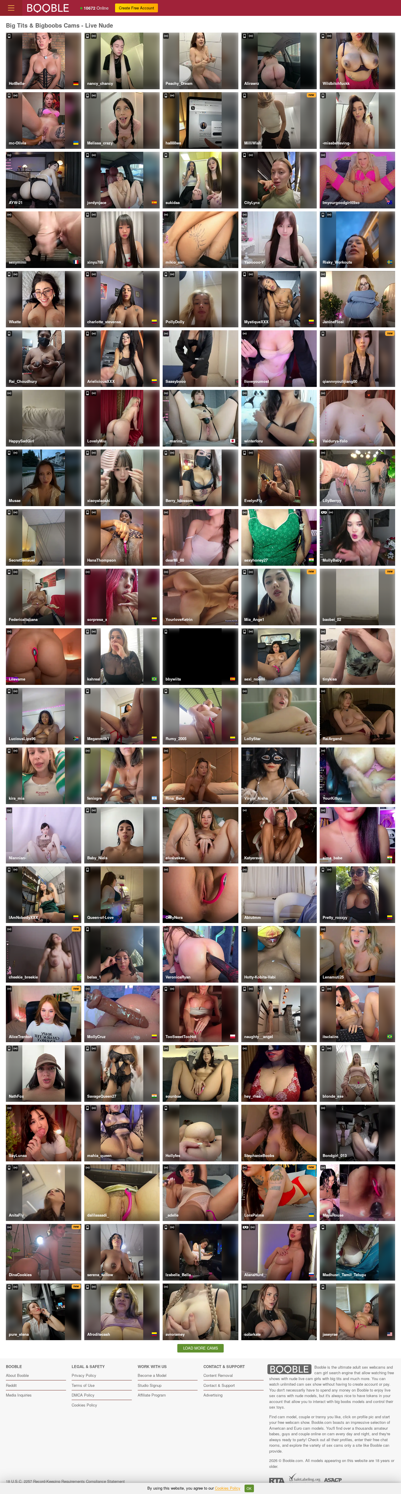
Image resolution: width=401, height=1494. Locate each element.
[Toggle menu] (11, 8)
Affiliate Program (152, 1395)
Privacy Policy (84, 1375)
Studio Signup (149, 1385)
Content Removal (218, 1375)
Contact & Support (219, 1385)
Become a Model (152, 1375)
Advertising (213, 1395)
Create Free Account (136, 8)
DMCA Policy (83, 1395)
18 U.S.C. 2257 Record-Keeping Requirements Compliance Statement (65, 1481)
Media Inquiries (19, 1395)
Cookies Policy (84, 1405)
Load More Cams (200, 1348)
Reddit (11, 1385)
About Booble (17, 1375)
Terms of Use (83, 1385)
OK (249, 1488)
